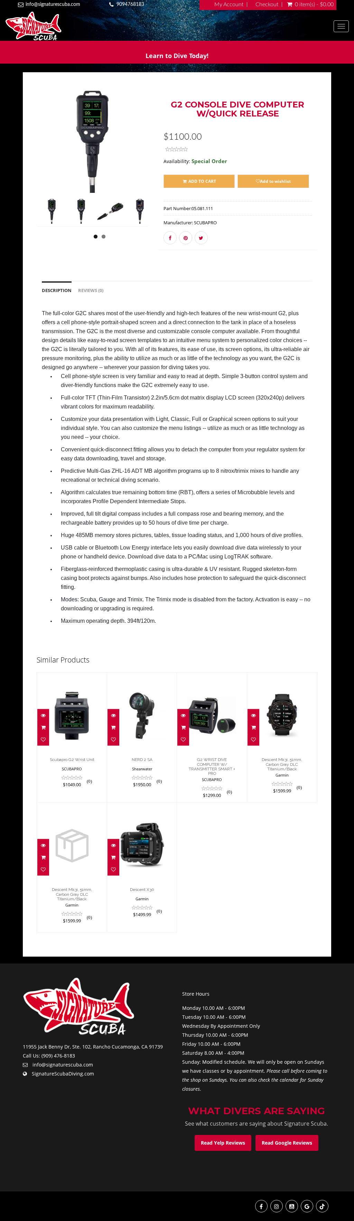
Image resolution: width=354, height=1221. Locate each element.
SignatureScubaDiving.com (63, 1073)
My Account (228, 4)
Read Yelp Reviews (223, 1142)
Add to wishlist (275, 181)
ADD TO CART (201, 181)
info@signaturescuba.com (53, 4)
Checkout (266, 4)
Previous (21, 166)
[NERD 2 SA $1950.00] (141, 737)
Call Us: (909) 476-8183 (49, 1055)
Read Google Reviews (287, 1142)
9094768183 (130, 4)
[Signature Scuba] (169, 26)
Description (57, 290)
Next (164, 166)
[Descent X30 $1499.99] (142, 867)
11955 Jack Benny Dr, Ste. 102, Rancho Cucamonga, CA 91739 (93, 1046)
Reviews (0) (90, 290)
